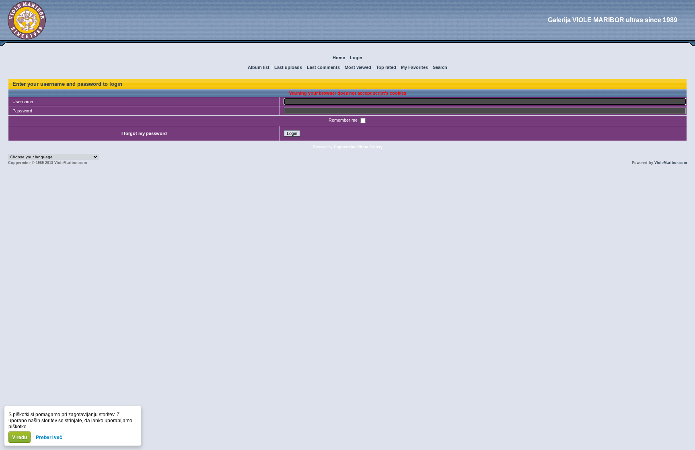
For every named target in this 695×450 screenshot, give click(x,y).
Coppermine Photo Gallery (358, 147)
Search (440, 67)
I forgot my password (144, 133)
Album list (258, 67)
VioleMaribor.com (670, 163)
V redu (19, 437)
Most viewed (358, 67)
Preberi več (49, 437)
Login (356, 57)
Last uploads (288, 67)
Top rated (386, 67)
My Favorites (414, 67)
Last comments (323, 67)
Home (339, 57)
